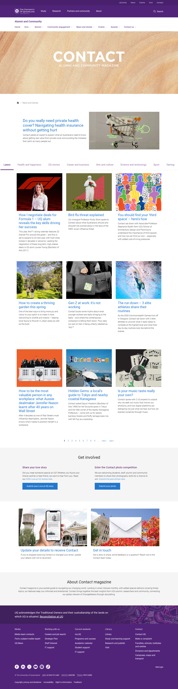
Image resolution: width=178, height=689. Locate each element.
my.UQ (78, 634)
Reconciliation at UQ (51, 616)
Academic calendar (84, 643)
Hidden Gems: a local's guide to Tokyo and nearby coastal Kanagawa (88, 395)
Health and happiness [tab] (29, 164)
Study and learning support (117, 638)
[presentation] (7, 165)
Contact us (129, 27)
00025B (71, 675)
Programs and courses (85, 638)
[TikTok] (48, 667)
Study (43, 11)
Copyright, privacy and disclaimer (28, 682)
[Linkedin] (23, 667)
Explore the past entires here (112, 479)
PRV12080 (87, 675)
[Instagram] (42, 667)
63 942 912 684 (53, 675)
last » (111, 441)
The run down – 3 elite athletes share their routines (134, 307)
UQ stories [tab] (54, 164)
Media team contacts (24, 634)
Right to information (64, 682)
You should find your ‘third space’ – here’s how (137, 217)
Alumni (38, 27)
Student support (82, 647)
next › (104, 441)
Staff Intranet (51, 643)
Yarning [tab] (170, 164)
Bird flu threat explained (86, 215)
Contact (160, 3)
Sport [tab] (156, 164)
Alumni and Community (28, 21)
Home (17, 27)
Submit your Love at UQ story (40, 486)
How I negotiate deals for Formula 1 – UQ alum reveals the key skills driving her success (39, 221)
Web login (159, 667)
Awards (114, 27)
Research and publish (115, 643)
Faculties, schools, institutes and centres (148, 645)
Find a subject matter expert (27, 638)
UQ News (19, 643)
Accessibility (48, 682)
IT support (49, 647)
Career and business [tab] (78, 164)
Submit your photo (107, 486)
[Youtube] (35, 667)
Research (56, 11)
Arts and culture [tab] (104, 164)
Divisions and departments (147, 651)
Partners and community (78, 11)
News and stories (84, 27)
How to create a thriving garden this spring (37, 305)
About (99, 11)
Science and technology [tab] (133, 164)
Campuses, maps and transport (145, 657)
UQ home (123, 3)
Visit (107, 647)
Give (151, 3)
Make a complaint (143, 638)
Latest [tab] (7, 164)
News (133, 3)
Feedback (78, 682)
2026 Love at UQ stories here (39, 479)
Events (142, 3)
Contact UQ (140, 634)
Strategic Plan (51, 638)
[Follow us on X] (29, 667)
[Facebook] (17, 667)
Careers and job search (55, 634)
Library (108, 634)
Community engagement (58, 27)
